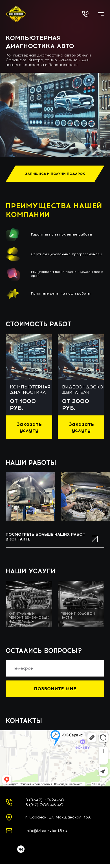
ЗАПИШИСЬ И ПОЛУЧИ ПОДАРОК (55, 174)
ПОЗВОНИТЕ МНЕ (55, 688)
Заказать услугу (29, 427)
